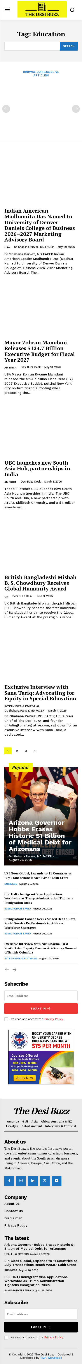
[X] (45, 1181)
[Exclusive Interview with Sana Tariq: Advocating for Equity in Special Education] (41, 654)
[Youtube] (56, 1181)
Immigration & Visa (17, 908)
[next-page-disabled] (76, 109)
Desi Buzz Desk (31, 367)
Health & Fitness (16, 1254)
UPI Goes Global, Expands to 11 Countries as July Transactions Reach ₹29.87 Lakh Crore (38, 875)
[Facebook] (9, 1181)
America (10, 367)
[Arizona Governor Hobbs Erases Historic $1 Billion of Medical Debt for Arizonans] (41, 816)
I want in (38, 1008)
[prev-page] (6, 109)
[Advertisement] (41, 106)
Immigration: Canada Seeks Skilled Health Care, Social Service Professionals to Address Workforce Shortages (40, 923)
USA (7, 247)
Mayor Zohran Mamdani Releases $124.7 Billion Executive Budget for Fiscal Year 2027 (39, 351)
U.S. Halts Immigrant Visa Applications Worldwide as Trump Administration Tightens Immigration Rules (38, 898)
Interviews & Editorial (22, 706)
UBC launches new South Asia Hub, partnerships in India (37, 468)
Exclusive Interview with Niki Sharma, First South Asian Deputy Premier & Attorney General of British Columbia (40, 948)
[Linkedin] (33, 1181)
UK (6, 596)
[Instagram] (21, 1181)
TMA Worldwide (51, 1357)
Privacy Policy (53, 1019)
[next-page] (34, 750)
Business (10, 883)
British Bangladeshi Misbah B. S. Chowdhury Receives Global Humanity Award (40, 583)
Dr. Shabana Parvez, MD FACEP (34, 246)
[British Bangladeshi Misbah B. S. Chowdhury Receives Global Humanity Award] (41, 544)
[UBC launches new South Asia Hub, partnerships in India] (41, 429)
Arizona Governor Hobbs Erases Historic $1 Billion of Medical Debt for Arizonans (40, 836)
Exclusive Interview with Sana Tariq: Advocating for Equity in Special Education (40, 692)
